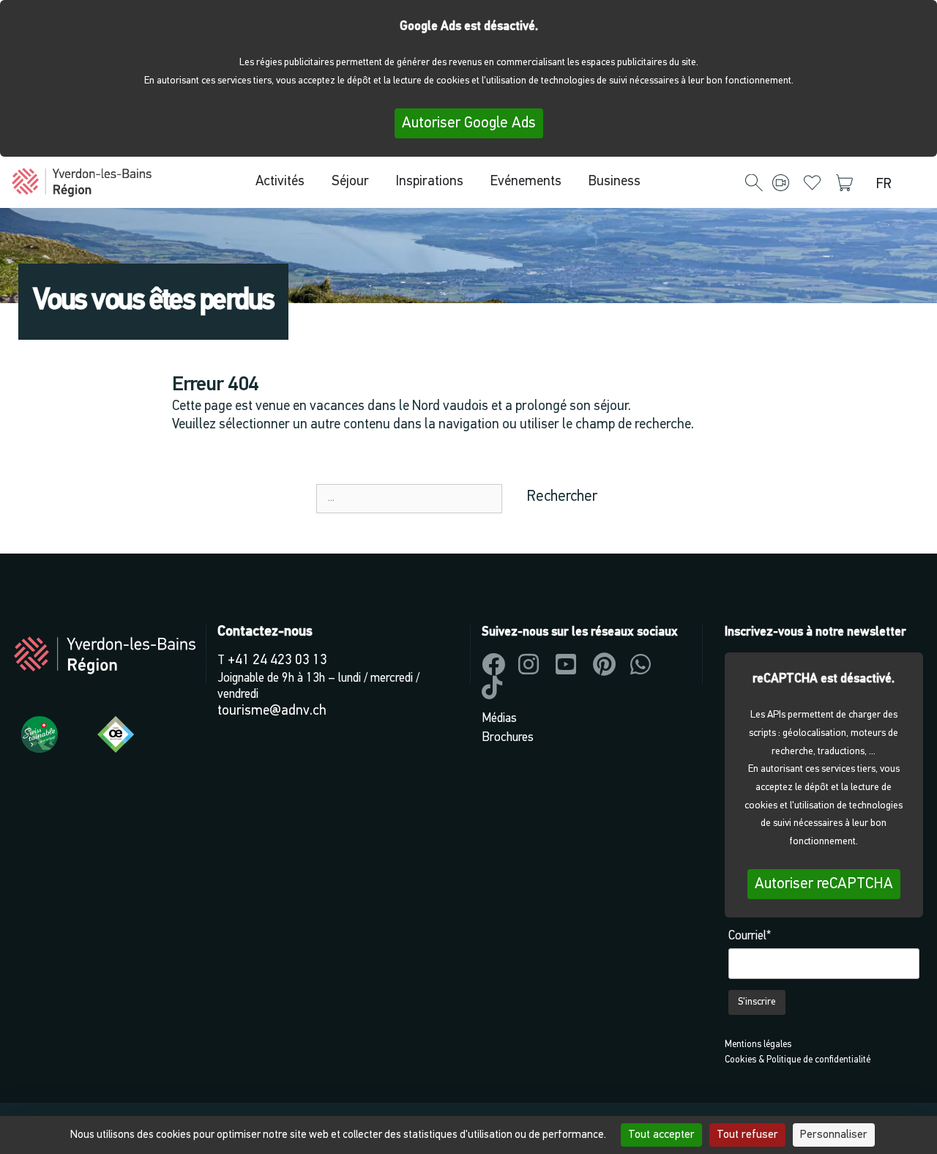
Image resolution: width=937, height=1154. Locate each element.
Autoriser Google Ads (469, 123)
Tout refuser (747, 1135)
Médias (499, 718)
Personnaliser (833, 1135)
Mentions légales (758, 1044)
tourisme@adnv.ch (271, 711)
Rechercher (561, 497)
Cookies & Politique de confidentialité (797, 1060)
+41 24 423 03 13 (277, 661)
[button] (754, 184)
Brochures (508, 738)
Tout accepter (661, 1135)
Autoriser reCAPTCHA (824, 884)
